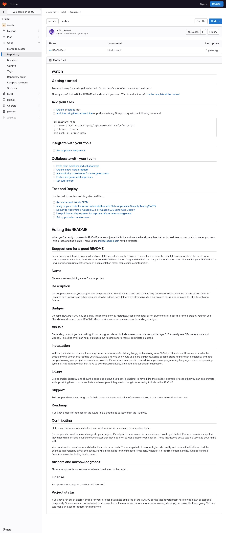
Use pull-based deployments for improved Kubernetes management (94, 213)
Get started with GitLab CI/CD (72, 202)
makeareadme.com (108, 240)
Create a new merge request (72, 169)
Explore (14, 4)
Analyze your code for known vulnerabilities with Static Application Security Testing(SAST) (106, 206)
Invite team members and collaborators (77, 166)
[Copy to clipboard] (212, 121)
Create (60, 109)
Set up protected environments (73, 217)
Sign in (203, 4)
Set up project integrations (70, 150)
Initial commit (63, 30)
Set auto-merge (65, 180)
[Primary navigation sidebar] (4, 12)
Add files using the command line (74, 113)
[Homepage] (4, 4)
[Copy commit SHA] (203, 32)
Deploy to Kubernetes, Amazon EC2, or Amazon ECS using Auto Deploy (95, 209)
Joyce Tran (61, 33)
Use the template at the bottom (163, 94)
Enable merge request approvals (74, 177)
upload (71, 109)
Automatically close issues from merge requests (82, 173)
